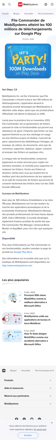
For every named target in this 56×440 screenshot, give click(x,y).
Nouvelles (28, 13)
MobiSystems (11, 403)
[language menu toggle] (46, 4)
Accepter (28, 435)
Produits (8, 380)
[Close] (52, 423)
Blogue (16, 13)
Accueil (5, 13)
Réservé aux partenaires (16, 395)
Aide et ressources (13, 388)
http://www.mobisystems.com (17, 265)
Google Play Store (23, 252)
